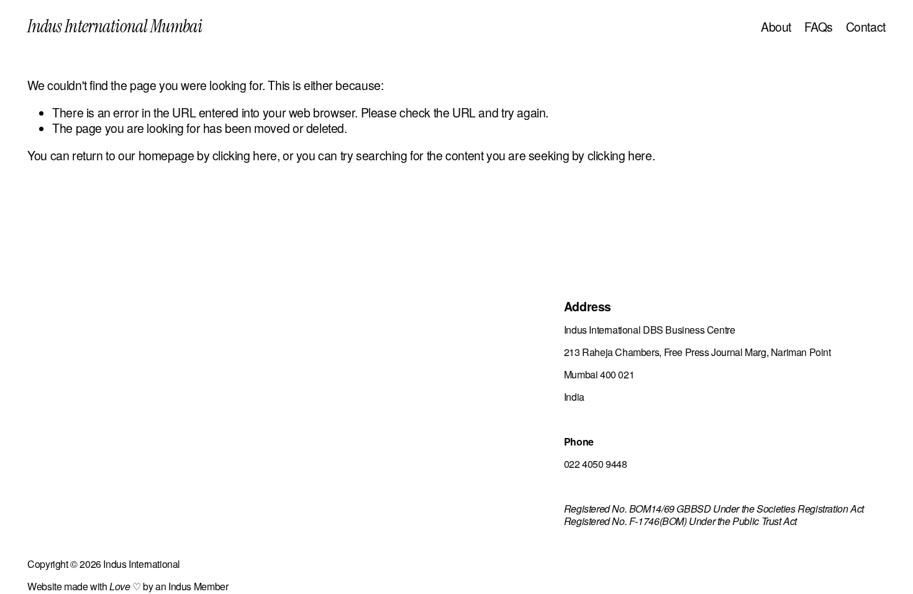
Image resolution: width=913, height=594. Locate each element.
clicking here (244, 155)
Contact (866, 26)
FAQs (818, 26)
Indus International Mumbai (114, 26)
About (776, 26)
